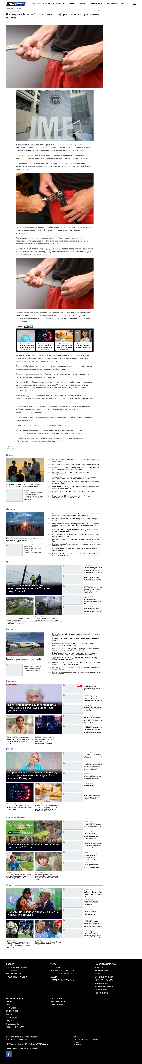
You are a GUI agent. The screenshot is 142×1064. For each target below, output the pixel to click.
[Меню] (134, 4)
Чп (64, 3)
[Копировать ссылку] (13, 22)
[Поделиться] (17, 22)
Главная (9, 9)
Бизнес (18, 9)
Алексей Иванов (98, 11)
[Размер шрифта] (8, 22)
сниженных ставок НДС (78, 358)
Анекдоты (82, 3)
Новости (36, 3)
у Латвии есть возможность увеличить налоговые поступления (57, 155)
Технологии (112, 3)
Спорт (123, 3)
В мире (56, 3)
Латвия (46, 3)
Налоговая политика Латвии (27, 145)
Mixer (71, 3)
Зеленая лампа (96, 3)
